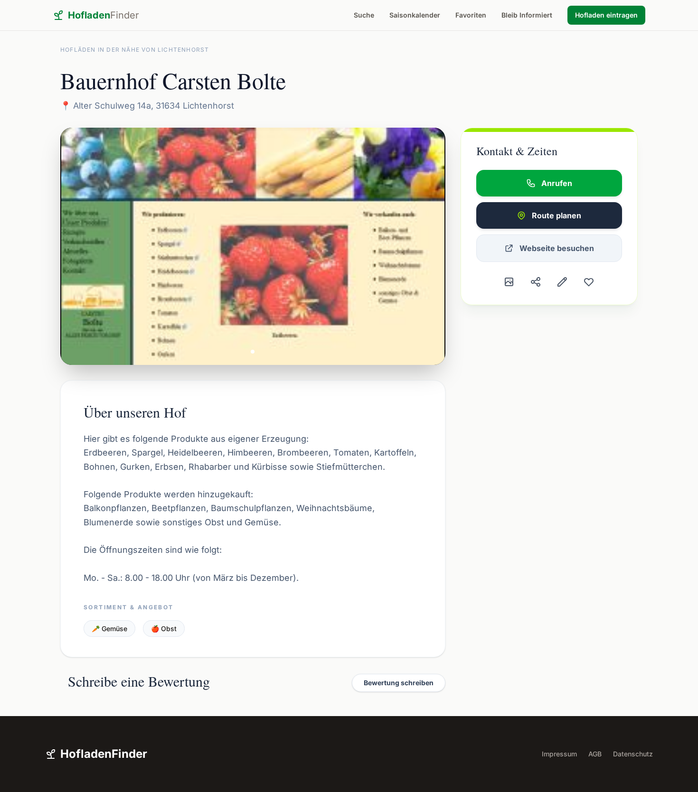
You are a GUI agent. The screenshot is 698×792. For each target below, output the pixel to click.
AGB (595, 754)
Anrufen (556, 183)
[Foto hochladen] (509, 281)
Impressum (559, 754)
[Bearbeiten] (562, 281)
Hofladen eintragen (606, 15)
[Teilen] (535, 281)
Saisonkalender (414, 15)
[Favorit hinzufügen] (588, 281)
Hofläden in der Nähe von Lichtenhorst (134, 49)
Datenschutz (633, 754)
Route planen (556, 215)
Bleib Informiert (526, 15)
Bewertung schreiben (399, 683)
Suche (364, 15)
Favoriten (470, 15)
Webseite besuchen (556, 248)
